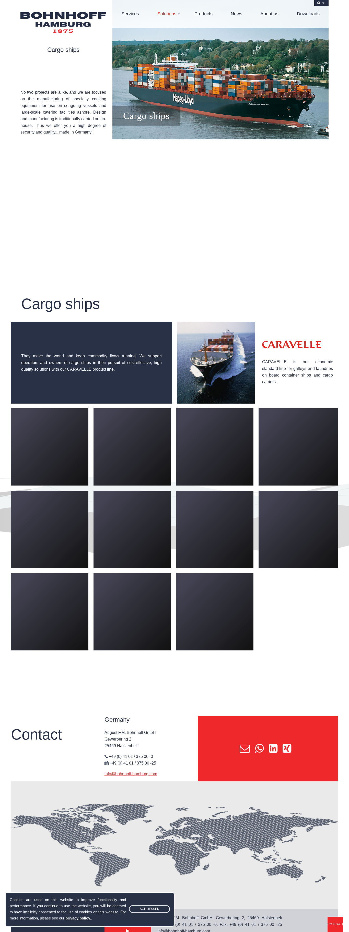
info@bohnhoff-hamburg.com (130, 774)
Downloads (308, 13)
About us (269, 13)
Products (203, 13)
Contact (335, 924)
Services (130, 13)
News (236, 13)
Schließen (149, 909)
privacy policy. (78, 918)
